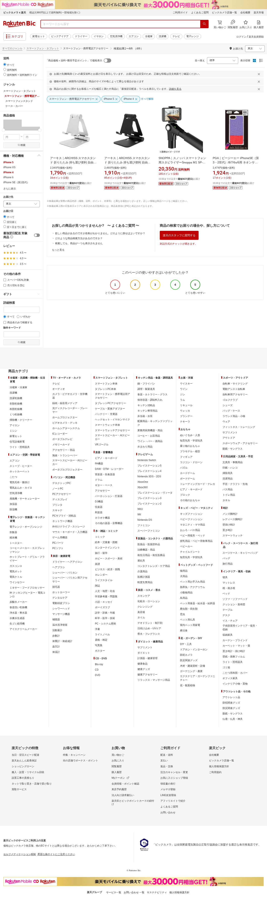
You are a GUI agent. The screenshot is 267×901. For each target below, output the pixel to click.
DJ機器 (99, 501)
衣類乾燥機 (16, 403)
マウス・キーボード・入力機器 (69, 532)
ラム (182, 399)
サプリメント (144, 647)
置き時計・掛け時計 (234, 651)
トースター (16, 543)
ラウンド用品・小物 (234, 416)
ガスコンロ (16, 566)
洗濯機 (162, 36)
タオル (226, 500)
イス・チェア (230, 620)
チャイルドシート (190, 551)
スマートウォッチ (233, 535)
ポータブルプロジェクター (67, 469)
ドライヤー (81, 36)
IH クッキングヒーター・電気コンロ (27, 594)
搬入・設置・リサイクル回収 (28, 772)
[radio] (4, 64)
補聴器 (56, 619)
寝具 (225, 577)
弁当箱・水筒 (144, 416)
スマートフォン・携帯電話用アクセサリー (112, 396)
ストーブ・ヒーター (21, 466)
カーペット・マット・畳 (236, 645)
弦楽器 (98, 506)
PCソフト (57, 548)
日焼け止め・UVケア (149, 628)
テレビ (176, 36)
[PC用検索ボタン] (204, 24)
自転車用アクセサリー (235, 394)
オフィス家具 (230, 678)
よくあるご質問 (200, 12)
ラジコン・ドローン (191, 462)
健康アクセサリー (147, 674)
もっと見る (58, 249)
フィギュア (186, 456)
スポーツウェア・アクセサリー (240, 443)
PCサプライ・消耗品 (64, 515)
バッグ (226, 558)
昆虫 (182, 614)
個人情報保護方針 (219, 766)
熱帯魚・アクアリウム (192, 587)
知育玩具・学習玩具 (191, 440)
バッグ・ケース (231, 410)
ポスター (100, 650)
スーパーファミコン (148, 530)
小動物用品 (186, 592)
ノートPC (57, 488)
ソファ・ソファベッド (235, 599)
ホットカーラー (61, 592)
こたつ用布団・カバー (235, 672)
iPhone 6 (8, 177)
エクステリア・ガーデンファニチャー (197, 678)
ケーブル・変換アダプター (110, 408)
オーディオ (58, 389)
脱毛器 (56, 586)
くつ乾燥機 (16, 414)
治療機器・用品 (146, 549)
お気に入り (118, 760)
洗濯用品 (228, 478)
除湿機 (13, 509)
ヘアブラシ (58, 567)
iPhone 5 (8, 162)
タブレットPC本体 (105, 389)
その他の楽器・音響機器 (108, 523)
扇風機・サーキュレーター (25, 498)
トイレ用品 (229, 494)
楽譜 (97, 563)
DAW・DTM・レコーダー (109, 469)
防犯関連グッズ (231, 702)
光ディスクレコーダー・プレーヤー (69, 410)
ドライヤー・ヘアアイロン (67, 561)
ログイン (241, 36)
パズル (184, 467)
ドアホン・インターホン (194, 649)
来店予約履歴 (119, 789)
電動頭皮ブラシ (61, 603)
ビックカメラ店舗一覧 (224, 12)
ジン (182, 394)
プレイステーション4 (149, 471)
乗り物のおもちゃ (190, 446)
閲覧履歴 (117, 766)
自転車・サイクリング (235, 383)
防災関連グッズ (189, 660)
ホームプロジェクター (64, 417)
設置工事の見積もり (23, 777)
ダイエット (143, 652)
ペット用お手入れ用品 (192, 581)
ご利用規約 (215, 772)
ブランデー (186, 416)
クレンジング (144, 606)
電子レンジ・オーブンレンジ (26, 526)
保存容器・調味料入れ (149, 399)
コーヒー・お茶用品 (148, 435)
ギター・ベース (103, 485)
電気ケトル (16, 576)
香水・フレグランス (148, 633)
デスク (226, 615)
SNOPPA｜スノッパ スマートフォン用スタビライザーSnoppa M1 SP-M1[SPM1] (182, 162)
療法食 (184, 630)
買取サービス (19, 789)
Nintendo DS (144, 519)
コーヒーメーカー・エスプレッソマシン (27, 550)
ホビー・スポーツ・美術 (108, 558)
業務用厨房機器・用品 (149, 430)
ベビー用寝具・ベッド (192, 535)
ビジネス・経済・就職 (107, 569)
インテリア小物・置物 (235, 683)
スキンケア (143, 595)
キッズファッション (191, 513)
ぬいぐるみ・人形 (190, 435)
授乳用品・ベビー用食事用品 (196, 541)
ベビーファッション (191, 519)
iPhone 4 (8, 172)
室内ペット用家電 (190, 625)
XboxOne (142, 481)
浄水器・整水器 (18, 612)
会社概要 (245, 12)
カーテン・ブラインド (235, 640)
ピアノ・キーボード (106, 458)
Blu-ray (99, 664)
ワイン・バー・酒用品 (149, 441)
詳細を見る (175, 88)
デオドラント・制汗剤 (149, 623)
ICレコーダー (59, 433)
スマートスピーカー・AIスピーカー (69, 462)
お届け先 (8, 197)
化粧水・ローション (148, 601)
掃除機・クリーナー (21, 419)
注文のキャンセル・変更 (174, 772)
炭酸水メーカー (18, 601)
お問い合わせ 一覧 (134, 892)
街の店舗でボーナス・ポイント (80, 760)
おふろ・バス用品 (190, 530)
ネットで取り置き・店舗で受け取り (32, 783)
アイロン (15, 425)
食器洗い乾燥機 (18, 607)
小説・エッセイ (103, 601)
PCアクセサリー (61, 494)
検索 (22, 145)
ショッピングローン (23, 766)
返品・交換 (166, 766)
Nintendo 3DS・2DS (149, 476)
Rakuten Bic (19, 24)
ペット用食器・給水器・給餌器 (197, 603)
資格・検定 (101, 639)
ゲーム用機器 (59, 537)
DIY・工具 (186, 644)
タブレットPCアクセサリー (110, 403)
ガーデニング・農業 (191, 671)
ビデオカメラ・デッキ (64, 422)
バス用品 (228, 489)
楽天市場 (259, 12)
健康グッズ (143, 669)
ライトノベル (102, 634)
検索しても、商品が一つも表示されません (79, 243)
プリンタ (57, 504)
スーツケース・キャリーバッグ (240, 552)
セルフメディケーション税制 (19, 854)
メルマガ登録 (167, 789)
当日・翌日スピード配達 (25, 754)
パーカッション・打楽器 (108, 496)
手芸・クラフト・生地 (235, 484)
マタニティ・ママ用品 (192, 524)
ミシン (13, 430)
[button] (12, 125)
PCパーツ (57, 542)
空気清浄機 (116, 36)
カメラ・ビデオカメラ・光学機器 (69, 396)
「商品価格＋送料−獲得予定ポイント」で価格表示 (74, 60)
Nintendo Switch (146, 460)
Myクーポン (118, 777)
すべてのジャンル (12, 48)
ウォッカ (185, 410)
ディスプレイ (59, 499)
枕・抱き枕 (229, 588)
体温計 (56, 652)
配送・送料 (166, 754)
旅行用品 (228, 563)
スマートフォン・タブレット (42, 48)
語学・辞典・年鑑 (105, 612)
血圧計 (56, 646)
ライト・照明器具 (20, 447)
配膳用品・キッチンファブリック (155, 423)
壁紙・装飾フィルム (234, 656)
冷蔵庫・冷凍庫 (18, 387)
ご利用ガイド (180, 12)
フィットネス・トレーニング (239, 427)
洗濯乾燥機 (16, 398)
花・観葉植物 (187, 685)
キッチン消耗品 (146, 405)
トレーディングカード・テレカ (197, 484)
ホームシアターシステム (66, 428)
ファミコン (143, 525)
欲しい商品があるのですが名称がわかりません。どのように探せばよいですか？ (100, 233)
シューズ (228, 405)
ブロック (185, 494)
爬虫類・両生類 (189, 608)
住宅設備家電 (17, 441)
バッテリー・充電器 (106, 414)
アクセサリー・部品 (63, 450)
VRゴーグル (101, 444)
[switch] (37, 235)
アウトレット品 (231, 697)
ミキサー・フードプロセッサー (27, 587)
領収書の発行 (167, 783)
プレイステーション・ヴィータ (155, 492)
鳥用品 (184, 597)
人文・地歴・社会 (105, 591)
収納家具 (228, 634)
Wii (139, 514)
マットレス (229, 582)
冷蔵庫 (148, 36)
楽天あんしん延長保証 (24, 760)
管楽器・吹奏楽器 (105, 474)
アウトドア (229, 437)
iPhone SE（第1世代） (16, 182)
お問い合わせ (167, 812)
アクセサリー (102, 490)
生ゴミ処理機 (17, 623)
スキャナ (57, 510)
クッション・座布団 (234, 604)
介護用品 (142, 571)
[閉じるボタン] (259, 74)
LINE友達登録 (168, 795)
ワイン (184, 389)
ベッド (226, 593)
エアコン (134, 36)
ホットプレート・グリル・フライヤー (27, 558)
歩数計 (56, 635)
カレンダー (101, 574)
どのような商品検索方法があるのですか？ (79, 238)
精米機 (13, 537)
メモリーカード (61, 444)
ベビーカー (186, 546)
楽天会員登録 (256, 36)
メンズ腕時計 (230, 513)
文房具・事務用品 (233, 462)
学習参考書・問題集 (106, 596)
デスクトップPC (61, 483)
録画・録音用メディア (64, 403)
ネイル (141, 617)
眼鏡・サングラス (233, 448)
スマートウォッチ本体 (107, 424)
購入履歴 (117, 772)
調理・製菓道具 (146, 389)
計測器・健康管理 (147, 658)
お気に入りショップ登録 (174, 777)
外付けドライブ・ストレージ (68, 526)
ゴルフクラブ (230, 399)
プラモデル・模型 (190, 451)
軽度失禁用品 (144, 582)
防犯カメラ (186, 654)
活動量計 (57, 630)
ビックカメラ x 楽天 (14, 12)
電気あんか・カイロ (21, 487)
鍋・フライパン (146, 383)
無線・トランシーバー (64, 455)
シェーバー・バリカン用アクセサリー (69, 579)
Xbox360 (142, 487)
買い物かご (118, 754)
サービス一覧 (113, 892)
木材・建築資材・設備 (192, 665)
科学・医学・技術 (105, 618)
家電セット (38, 36)
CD (97, 669)
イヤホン (99, 36)
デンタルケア (59, 597)
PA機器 (99, 463)
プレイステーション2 (149, 503)
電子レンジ (192, 36)
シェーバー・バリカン (64, 572)
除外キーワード (12, 327)
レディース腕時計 (233, 519)
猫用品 (184, 570)
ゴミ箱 (226, 667)
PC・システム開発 (105, 623)
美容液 (141, 612)
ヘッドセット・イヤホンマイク (112, 419)
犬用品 (184, 576)
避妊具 (141, 560)
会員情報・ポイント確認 (125, 783)
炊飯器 (13, 532)
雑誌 (97, 585)
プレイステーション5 (149, 465)
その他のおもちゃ (190, 500)
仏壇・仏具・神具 (233, 719)
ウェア (226, 421)
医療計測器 (143, 576)
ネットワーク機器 (62, 521)
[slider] (3, 130)
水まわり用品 (144, 446)
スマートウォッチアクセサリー (112, 430)
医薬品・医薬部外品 (148, 544)
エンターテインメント (107, 547)
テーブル (228, 609)
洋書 (97, 629)
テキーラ (185, 421)
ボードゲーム (187, 478)
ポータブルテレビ (62, 439)
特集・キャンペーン (74, 754)
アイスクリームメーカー (23, 629)
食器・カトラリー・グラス (152, 394)
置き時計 (228, 530)
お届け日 (8, 211)
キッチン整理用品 (147, 410)
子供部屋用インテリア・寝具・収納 (240, 627)
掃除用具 (228, 473)
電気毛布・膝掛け (20, 482)
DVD (97, 675)
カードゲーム (187, 473)
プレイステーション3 (149, 498)
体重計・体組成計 (62, 641)
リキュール (186, 405)
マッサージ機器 (61, 614)
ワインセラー (17, 582)
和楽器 (98, 512)
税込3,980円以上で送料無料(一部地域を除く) (54, 12)
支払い (164, 760)
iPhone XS (9, 167)
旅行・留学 (101, 553)
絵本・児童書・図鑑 (106, 542)
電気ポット (16, 571)
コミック (100, 536)
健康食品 (142, 663)
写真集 (98, 645)
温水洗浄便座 (59, 624)
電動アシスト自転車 (234, 389)
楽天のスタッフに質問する (179, 235)
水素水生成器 (17, 618)
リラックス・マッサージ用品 (153, 680)
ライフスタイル (103, 580)
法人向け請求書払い (123, 795)
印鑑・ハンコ (230, 467)
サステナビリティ (157, 892)
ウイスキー (186, 383)
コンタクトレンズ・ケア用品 (153, 566)
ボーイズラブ (102, 607)
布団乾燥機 (16, 409)
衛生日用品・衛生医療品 (151, 555)
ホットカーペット (20, 471)
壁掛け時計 (229, 524)
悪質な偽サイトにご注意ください (56, 854)
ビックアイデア (60, 36)
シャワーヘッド (61, 608)
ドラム (98, 479)
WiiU (140, 509)
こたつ (13, 476)
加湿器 (13, 504)
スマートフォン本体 (106, 383)
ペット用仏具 (187, 619)
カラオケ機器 (102, 517)
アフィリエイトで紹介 (172, 800)
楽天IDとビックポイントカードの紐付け (133, 802)
